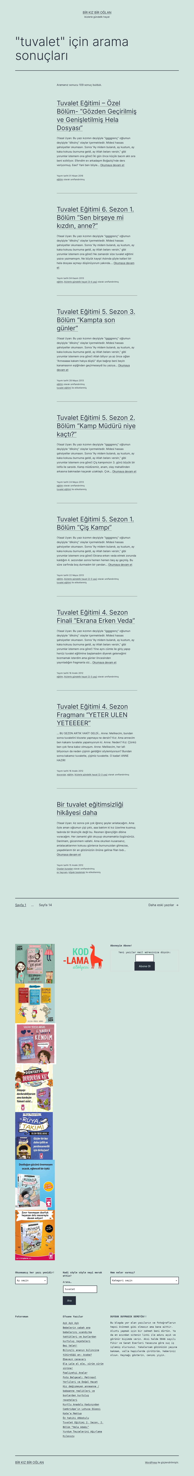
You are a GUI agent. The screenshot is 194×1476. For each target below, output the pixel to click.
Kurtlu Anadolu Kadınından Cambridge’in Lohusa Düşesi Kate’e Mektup (82, 1409)
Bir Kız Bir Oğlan (97, 12)
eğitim (60, 179)
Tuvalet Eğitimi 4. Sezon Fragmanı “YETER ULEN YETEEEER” (92, 715)
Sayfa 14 (45, 905)
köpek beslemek (77, 872)
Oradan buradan (65, 868)
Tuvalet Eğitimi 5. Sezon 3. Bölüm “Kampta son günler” (96, 320)
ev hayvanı (62, 872)
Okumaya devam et (112, 165)
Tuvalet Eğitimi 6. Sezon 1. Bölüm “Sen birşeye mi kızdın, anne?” (95, 217)
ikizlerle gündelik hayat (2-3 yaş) (80, 579)
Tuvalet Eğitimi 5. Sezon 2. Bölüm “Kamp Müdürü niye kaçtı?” (96, 426)
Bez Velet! (70, 1345)
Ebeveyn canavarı (74, 1359)
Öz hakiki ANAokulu (76, 1418)
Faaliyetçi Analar (75, 1372)
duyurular (61, 774)
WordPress (151, 1462)
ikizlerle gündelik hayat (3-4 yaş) (80, 281)
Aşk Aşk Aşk (71, 1323)
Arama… (67, 1282)
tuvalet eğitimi (64, 387)
